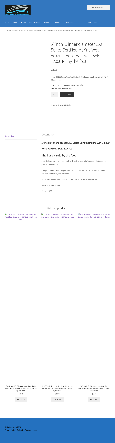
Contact (58, 22)
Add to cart (66, 95)
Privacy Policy (10, 430)
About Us (47, 22)
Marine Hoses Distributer (30, 22)
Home (7, 22)
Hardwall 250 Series (19, 30)
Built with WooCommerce (27, 430)
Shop (15, 22)
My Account (69, 22)
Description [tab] (9, 136)
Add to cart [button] (21, 399)
